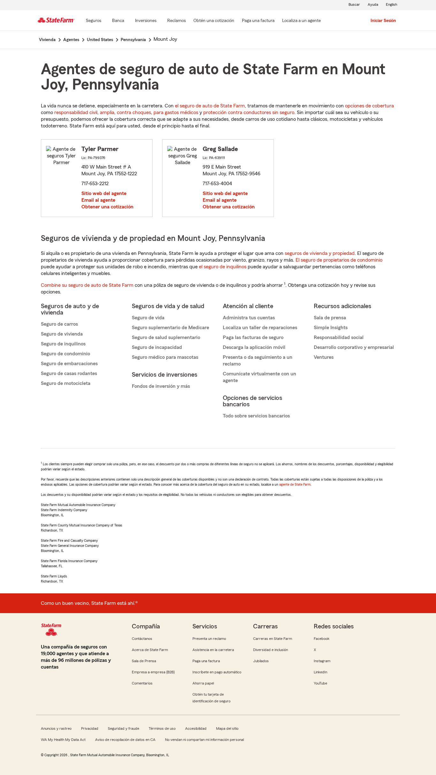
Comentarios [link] (142, 683)
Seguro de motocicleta (65, 383)
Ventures (324, 357)
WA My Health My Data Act (63, 740)
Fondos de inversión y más (161, 386)
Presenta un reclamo (209, 639)
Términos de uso (162, 728)
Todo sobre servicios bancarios (256, 415)
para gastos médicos (176, 112)
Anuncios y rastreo (56, 728)
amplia (107, 112)
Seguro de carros (59, 324)
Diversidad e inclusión (270, 650)
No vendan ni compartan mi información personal (204, 740)
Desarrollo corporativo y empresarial (354, 347)
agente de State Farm (295, 484)
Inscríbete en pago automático (216, 672)
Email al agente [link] (98, 200)
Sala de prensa (330, 317)
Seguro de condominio (65, 353)
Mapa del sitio (227, 728)
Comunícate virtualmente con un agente (259, 377)
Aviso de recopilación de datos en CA (125, 740)
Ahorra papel (203, 683)
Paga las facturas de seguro (253, 337)
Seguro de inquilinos (63, 343)
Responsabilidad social (339, 337)
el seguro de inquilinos (222, 266)
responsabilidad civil (75, 112)
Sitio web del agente (103, 193)
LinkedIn (320, 672)
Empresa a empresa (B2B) (153, 672)
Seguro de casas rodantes (69, 373)
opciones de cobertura (369, 105)
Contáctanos (142, 639)
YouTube (320, 683)
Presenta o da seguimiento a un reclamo (257, 360)
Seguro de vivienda (62, 334)
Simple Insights (331, 327)
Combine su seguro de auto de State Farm (87, 285)
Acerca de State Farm (150, 650)
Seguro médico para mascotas (165, 357)
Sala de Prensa (144, 661)
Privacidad (89, 728)
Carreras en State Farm (272, 639)
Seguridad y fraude (123, 728)
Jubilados (261, 661)
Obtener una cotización (107, 206)
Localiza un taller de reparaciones (260, 327)
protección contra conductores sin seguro (248, 112)
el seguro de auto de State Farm (210, 105)
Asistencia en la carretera (213, 650)
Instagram (322, 661)
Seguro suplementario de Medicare (170, 327)
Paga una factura (206, 661)
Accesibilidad (196, 728)
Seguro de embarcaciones (69, 363)
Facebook (321, 639)
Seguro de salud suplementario (166, 337)
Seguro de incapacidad (157, 347)
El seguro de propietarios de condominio (339, 260)
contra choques (134, 112)
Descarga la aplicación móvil (254, 347)
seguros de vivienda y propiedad (320, 253)
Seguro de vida (148, 317)
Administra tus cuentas (249, 317)
